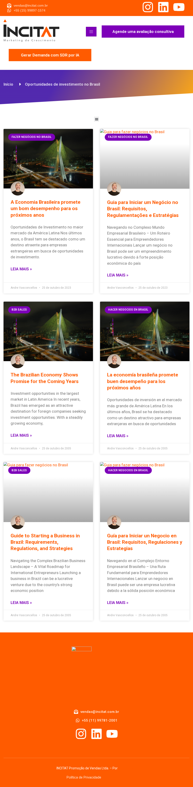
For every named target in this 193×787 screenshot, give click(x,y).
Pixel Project (127, 768)
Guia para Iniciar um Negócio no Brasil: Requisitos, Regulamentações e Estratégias (143, 209)
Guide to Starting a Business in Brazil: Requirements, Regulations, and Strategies (45, 542)
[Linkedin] (163, 7)
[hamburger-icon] (91, 31)
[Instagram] (148, 7)
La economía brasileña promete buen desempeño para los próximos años (142, 381)
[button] (96, 119)
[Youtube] (179, 7)
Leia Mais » (21, 269)
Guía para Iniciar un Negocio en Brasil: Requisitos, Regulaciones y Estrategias (144, 542)
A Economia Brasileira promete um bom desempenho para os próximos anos (45, 208)
